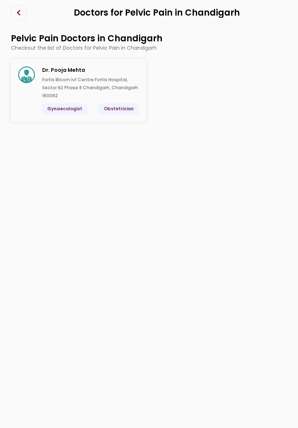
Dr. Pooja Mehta (63, 70)
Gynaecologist (64, 109)
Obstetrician (119, 109)
